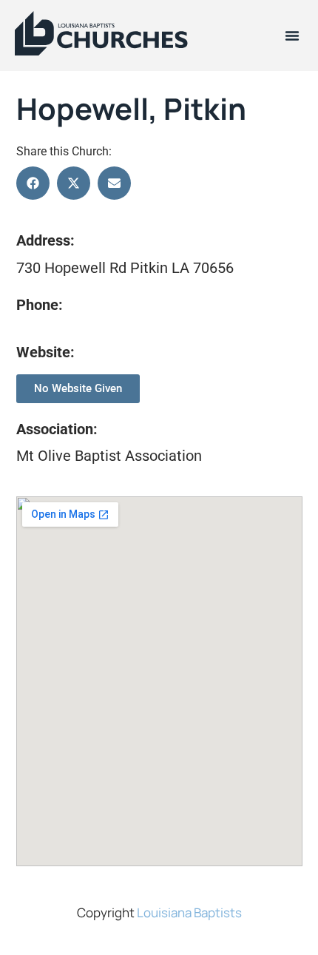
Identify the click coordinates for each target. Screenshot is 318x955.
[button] (292, 35)
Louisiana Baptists (189, 912)
